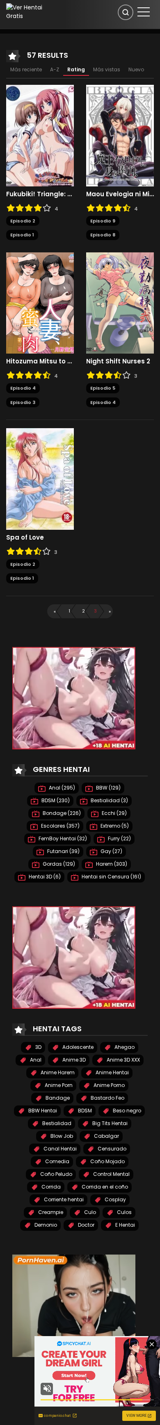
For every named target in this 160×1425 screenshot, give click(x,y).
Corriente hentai (63, 1199)
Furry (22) (119, 838)
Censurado (111, 1148)
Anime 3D (73, 1059)
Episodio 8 (102, 234)
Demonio (45, 1224)
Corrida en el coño (104, 1186)
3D (37, 1047)
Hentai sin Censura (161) (110, 876)
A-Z (54, 69)
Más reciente (26, 69)
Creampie (50, 1212)
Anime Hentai (111, 1072)
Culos (124, 1212)
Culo (89, 1212)
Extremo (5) (114, 825)
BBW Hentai (42, 1110)
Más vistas (106, 69)
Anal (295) (61, 787)
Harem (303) (111, 863)
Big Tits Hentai (109, 1123)
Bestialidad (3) (108, 800)
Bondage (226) (61, 813)
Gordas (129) (58, 863)
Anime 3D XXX (122, 1059)
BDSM (84, 1110)
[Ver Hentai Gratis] (28, 11)
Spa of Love (25, 537)
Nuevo (136, 69)
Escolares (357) (60, 825)
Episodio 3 (22, 402)
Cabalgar (106, 1135)
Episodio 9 (102, 221)
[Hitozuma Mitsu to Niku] (40, 302)
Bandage (57, 1097)
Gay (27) (110, 851)
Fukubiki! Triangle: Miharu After (40, 194)
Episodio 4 (23, 388)
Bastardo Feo (106, 1097)
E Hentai (124, 1224)
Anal (35, 1059)
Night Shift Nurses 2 (118, 361)
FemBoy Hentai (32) (62, 838)
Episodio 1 (22, 234)
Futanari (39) (63, 851)
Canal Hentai (59, 1148)
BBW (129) (108, 787)
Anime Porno (108, 1085)
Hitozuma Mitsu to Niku (40, 361)
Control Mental (111, 1174)
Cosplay (114, 1199)
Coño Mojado (107, 1161)
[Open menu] (143, 11)
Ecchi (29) (114, 813)
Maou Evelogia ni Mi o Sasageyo (120, 194)
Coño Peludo (55, 1174)
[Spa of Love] (40, 478)
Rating (76, 69)
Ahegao (124, 1047)
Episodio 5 (102, 388)
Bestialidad (56, 1123)
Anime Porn (58, 1085)
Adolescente (77, 1047)
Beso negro (126, 1110)
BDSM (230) (55, 800)
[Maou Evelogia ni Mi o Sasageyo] (120, 135)
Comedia (56, 1161)
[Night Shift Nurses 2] (120, 302)
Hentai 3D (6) (44, 876)
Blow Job (61, 1135)
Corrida (50, 1186)
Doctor (85, 1224)
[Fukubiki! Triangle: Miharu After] (40, 135)
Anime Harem (57, 1072)
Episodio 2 (22, 221)
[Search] (125, 12)
